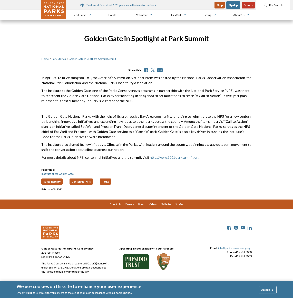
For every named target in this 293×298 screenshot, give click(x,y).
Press (141, 204)
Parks (105, 181)
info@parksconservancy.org (234, 248)
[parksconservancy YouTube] (243, 227)
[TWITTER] (152, 70)
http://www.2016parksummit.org (175, 157)
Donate (248, 5)
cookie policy (123, 292)
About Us (239, 14)
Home (45, 58)
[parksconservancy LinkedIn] (250, 227)
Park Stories (59, 58)
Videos (153, 204)
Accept (265, 289)
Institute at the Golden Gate (57, 173)
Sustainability (52, 181)
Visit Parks (80, 14)
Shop (220, 5)
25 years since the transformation (132, 5)
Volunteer (142, 14)
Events (112, 14)
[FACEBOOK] (146, 70)
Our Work (176, 14)
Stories (179, 204)
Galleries (166, 204)
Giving (207, 14)
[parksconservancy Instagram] (236, 227)
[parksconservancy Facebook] (229, 227)
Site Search (275, 5)
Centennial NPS (81, 181)
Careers (129, 204)
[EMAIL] (160, 70)
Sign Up (233, 5)
